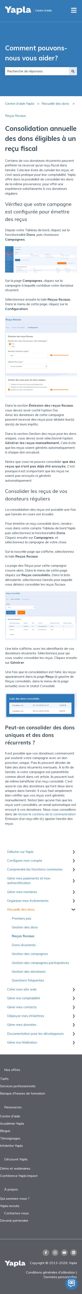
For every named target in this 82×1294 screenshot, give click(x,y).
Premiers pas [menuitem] (21, 918)
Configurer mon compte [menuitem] (24, 860)
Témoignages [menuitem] (10, 1138)
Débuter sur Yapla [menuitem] (20, 852)
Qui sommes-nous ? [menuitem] (14, 1198)
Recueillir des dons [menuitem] (21, 909)
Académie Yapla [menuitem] (12, 1123)
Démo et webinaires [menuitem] (15, 1168)
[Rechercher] (73, 71)
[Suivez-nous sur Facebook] (45, 1252)
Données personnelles (60, 1277)
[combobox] (37, 71)
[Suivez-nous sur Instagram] (55, 1252)
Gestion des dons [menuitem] (25, 927)
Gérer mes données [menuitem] (21, 1024)
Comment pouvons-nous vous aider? (36, 53)
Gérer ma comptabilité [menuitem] (23, 998)
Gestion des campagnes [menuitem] (30, 954)
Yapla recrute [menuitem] (9, 1206)
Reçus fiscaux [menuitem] (23, 936)
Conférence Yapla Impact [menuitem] (19, 1176)
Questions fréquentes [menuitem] (28, 980)
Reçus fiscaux (15, 116)
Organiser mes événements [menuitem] (28, 900)
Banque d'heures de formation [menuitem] (22, 1093)
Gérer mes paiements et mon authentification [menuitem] (28, 880)
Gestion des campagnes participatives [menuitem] (40, 963)
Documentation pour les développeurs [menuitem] (35, 1033)
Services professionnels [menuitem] (18, 1086)
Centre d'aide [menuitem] (10, 1116)
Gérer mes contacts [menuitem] (22, 1007)
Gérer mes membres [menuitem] (22, 892)
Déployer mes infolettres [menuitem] (25, 1016)
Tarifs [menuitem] (4, 1079)
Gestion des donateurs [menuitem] (29, 971)
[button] (73, 852)
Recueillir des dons (55, 103)
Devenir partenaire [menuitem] (14, 1220)
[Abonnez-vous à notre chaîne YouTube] (64, 1252)
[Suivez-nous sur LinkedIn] (73, 1252)
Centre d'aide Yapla (19, 103)
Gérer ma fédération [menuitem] (22, 1042)
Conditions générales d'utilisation (50, 1272)
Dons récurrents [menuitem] (24, 945)
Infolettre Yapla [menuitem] (11, 1145)
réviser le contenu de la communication (47, 814)
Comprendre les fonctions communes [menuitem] (35, 869)
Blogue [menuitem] (5, 1131)
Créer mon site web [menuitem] (22, 989)
